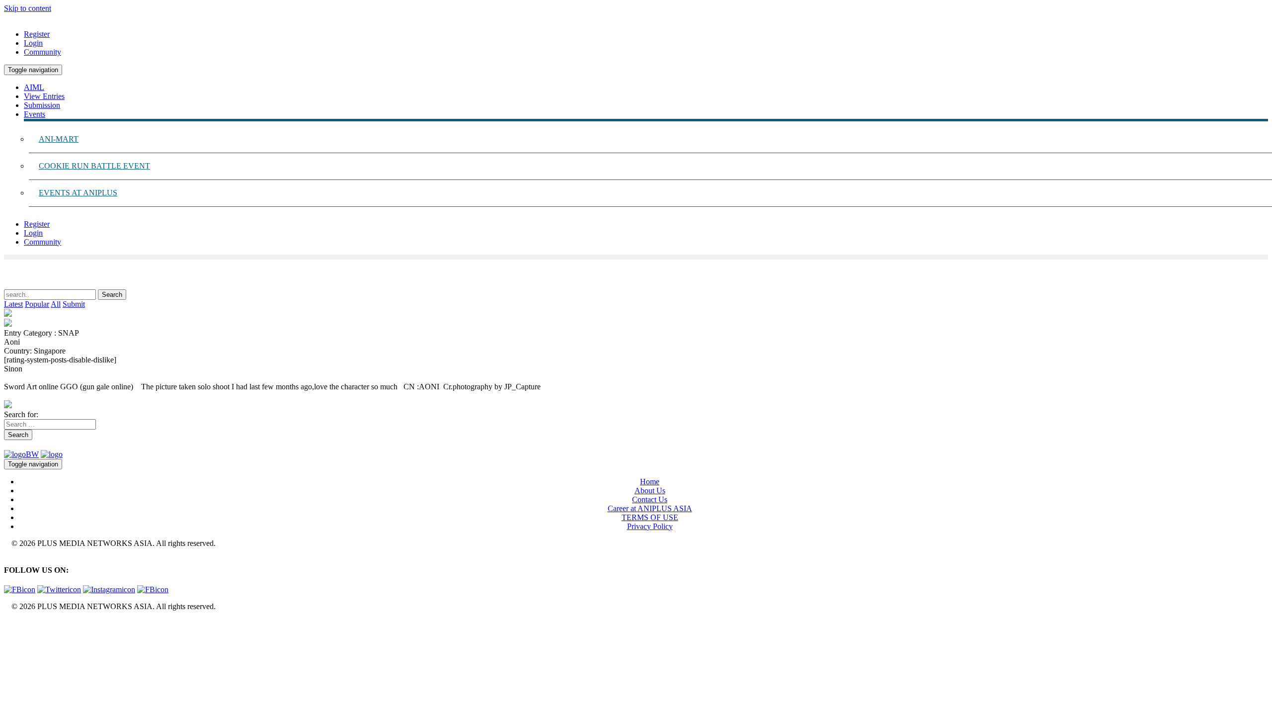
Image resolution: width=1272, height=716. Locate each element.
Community (42, 52)
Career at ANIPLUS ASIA (650, 508)
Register (37, 34)
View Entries (44, 96)
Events (34, 114)
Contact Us (649, 499)
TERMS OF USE (650, 517)
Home (649, 481)
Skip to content (27, 8)
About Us (650, 490)
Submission (42, 105)
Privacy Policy (650, 526)
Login (33, 43)
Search (18, 435)
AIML (34, 87)
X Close (17, 623)
